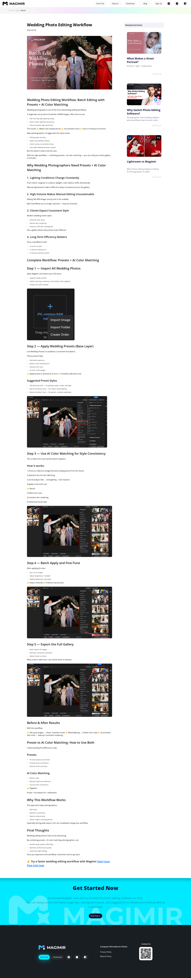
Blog (17, 10)
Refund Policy (105, 956)
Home (11, 10)
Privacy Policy (105, 952)
